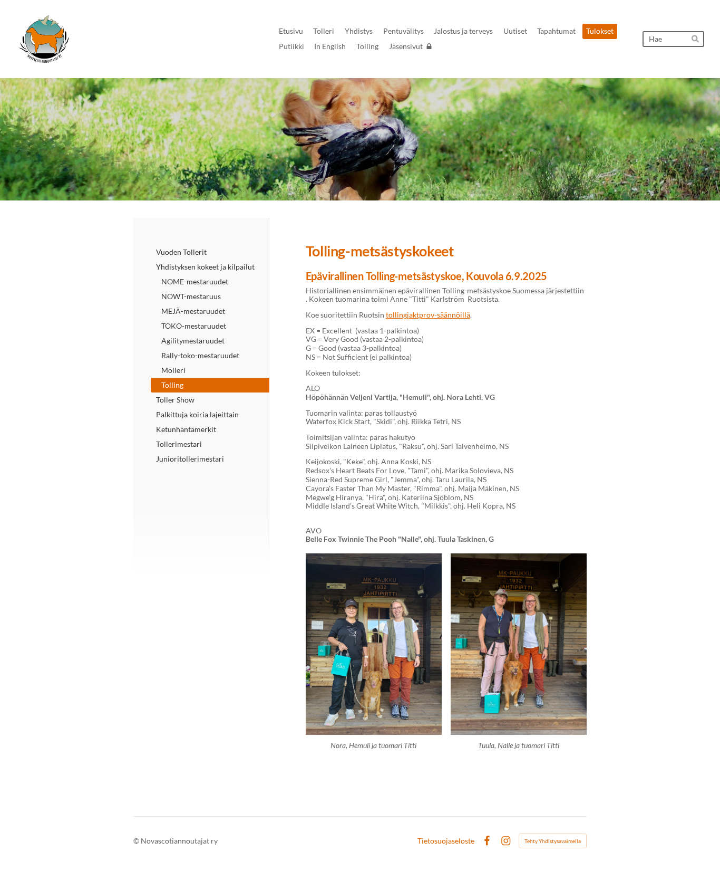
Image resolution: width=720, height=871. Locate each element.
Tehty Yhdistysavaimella (552, 841)
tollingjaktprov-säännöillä (428, 314)
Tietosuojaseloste (445, 841)
